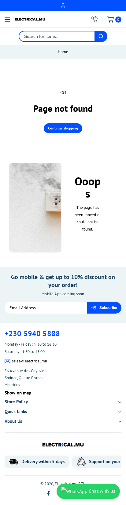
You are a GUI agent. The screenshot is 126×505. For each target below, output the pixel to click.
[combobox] (57, 36)
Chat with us (101, 491)
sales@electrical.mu (29, 361)
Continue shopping (63, 128)
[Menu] (7, 19)
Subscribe (108, 308)
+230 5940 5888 (32, 333)
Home (63, 51)
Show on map (18, 393)
